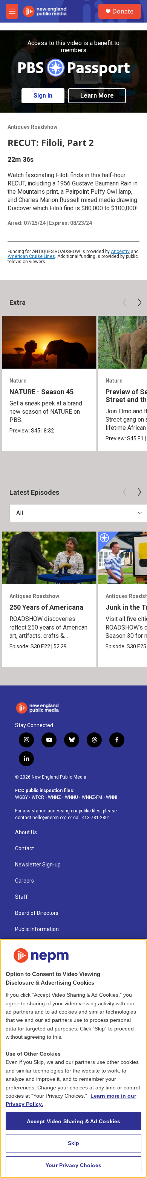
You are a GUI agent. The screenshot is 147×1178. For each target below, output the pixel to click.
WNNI (111, 797)
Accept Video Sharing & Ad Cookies (74, 1121)
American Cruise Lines (31, 256)
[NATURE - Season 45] (49, 342)
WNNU (71, 797)
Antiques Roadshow (32, 127)
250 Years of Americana (46, 607)
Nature (17, 381)
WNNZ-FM (92, 797)
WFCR (38, 797)
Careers (24, 881)
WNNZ (54, 797)
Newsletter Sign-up (38, 865)
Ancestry (120, 251)
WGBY (21, 797)
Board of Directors (36, 913)
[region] (73, 1058)
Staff (21, 897)
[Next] (139, 302)
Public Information (37, 929)
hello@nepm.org (49, 817)
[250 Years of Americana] (49, 558)
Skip (74, 1143)
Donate (122, 11)
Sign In (43, 95)
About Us (26, 832)
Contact (24, 848)
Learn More (97, 95)
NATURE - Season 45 (41, 392)
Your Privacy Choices (73, 1165)
